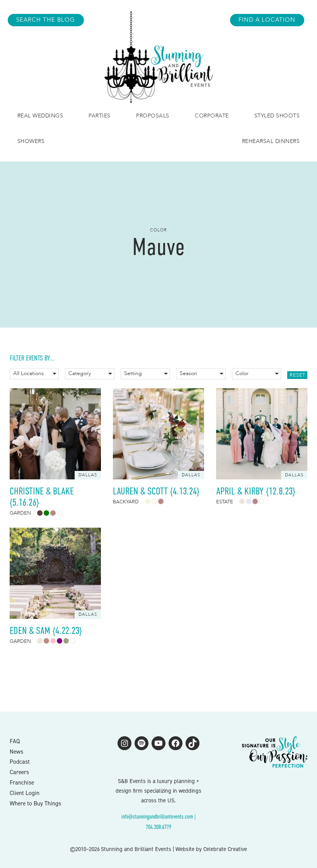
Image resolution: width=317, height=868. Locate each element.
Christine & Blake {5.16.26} (42, 497)
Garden (20, 513)
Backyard (126, 501)
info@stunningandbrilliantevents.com (157, 816)
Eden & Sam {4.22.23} (46, 630)
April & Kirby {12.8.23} (255, 491)
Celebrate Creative (225, 849)
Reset (297, 375)
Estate (224, 501)
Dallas (87, 475)
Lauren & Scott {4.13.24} (156, 491)
